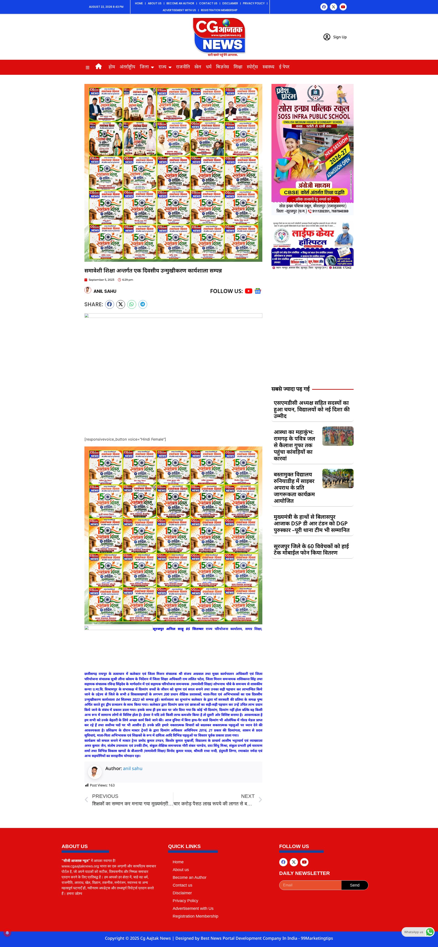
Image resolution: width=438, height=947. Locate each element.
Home (139, 3)
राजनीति (183, 67)
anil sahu (133, 768)
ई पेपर (284, 67)
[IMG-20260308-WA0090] (312, 214)
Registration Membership (219, 10)
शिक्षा (238, 67)
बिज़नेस (222, 67)
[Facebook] (324, 6)
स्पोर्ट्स (252, 67)
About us (155, 3)
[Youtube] (343, 6)
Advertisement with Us (179, 10)
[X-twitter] (333, 6)
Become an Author (180, 3)
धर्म (208, 67)
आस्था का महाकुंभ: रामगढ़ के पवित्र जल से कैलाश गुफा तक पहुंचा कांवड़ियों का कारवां (294, 445)
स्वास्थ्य (268, 67)
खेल (197, 67)
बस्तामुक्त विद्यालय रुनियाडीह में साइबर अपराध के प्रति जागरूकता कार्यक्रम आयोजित (294, 487)
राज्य (162, 67)
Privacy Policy (254, 3)
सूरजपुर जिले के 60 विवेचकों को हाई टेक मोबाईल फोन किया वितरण (311, 549)
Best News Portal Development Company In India (249, 938)
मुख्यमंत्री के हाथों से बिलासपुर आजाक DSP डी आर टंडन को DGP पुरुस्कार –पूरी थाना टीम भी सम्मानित (311, 523)
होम (112, 67)
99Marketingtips (317, 938)
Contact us (208, 3)
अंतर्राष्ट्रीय (127, 67)
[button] (109, 304)
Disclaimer (230, 3)
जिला (144, 67)
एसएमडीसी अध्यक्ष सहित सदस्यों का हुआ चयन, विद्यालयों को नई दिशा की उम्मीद (312, 409)
